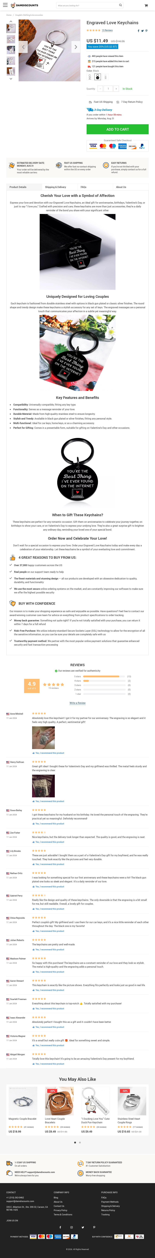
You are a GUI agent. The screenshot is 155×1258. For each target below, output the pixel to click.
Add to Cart (117, 129)
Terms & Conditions (63, 1214)
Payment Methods (110, 1201)
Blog (56, 1197)
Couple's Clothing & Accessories (29, 15)
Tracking (105, 1214)
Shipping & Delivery (110, 1206)
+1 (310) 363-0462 (15, 1197)
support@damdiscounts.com (20, 1201)
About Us (58, 1201)
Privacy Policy (60, 1210)
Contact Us (59, 1206)
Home (9, 15)
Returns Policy (108, 1210)
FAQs (103, 1197)
